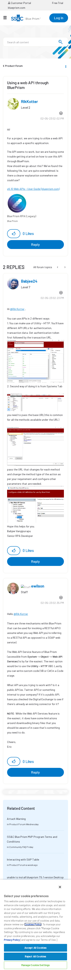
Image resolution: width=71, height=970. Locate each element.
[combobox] (35, 42)
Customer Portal (20, 3)
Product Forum (14, 65)
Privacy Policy (12, 939)
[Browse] (7, 18)
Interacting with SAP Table (23, 859)
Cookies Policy (32, 924)
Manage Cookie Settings (35, 965)
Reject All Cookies (35, 956)
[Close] (60, 887)
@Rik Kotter (17, 309)
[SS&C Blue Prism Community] (26, 18)
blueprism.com (16, 7)
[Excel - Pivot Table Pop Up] (57, 267)
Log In (58, 18)
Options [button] (65, 66)
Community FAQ (17, 847)
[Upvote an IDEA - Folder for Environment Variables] (64, 267)
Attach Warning (16, 818)
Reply (35, 244)
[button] (13, 233)
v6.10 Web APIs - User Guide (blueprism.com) (33, 188)
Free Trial (57, 3)
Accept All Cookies (35, 947)
